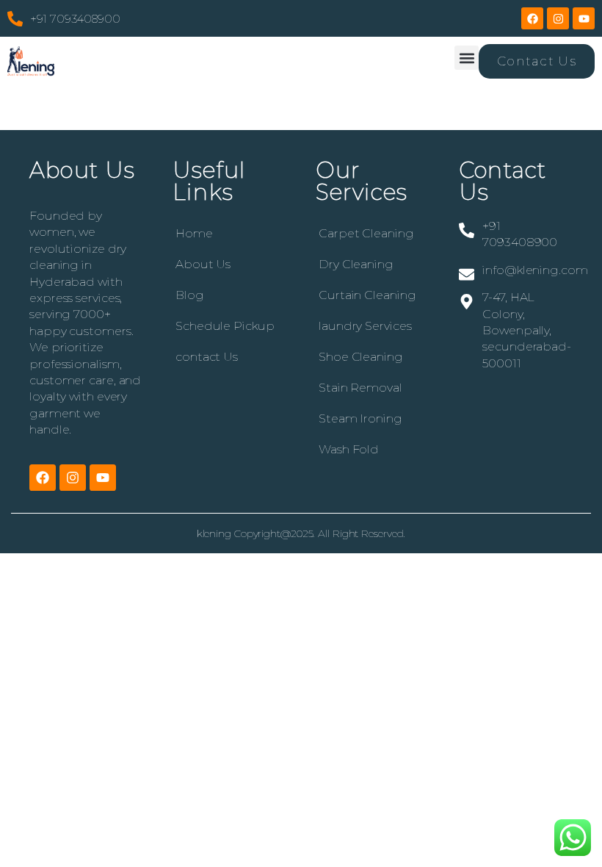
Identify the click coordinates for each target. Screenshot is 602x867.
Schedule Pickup (225, 326)
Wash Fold (349, 449)
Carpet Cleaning (366, 233)
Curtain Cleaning (367, 295)
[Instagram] (558, 18)
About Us (203, 264)
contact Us (206, 357)
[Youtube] (584, 18)
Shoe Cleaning (361, 357)
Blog (189, 295)
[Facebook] (532, 18)
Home (194, 233)
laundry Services (365, 326)
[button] (466, 58)
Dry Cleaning (356, 264)
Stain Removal (360, 388)
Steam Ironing (360, 418)
